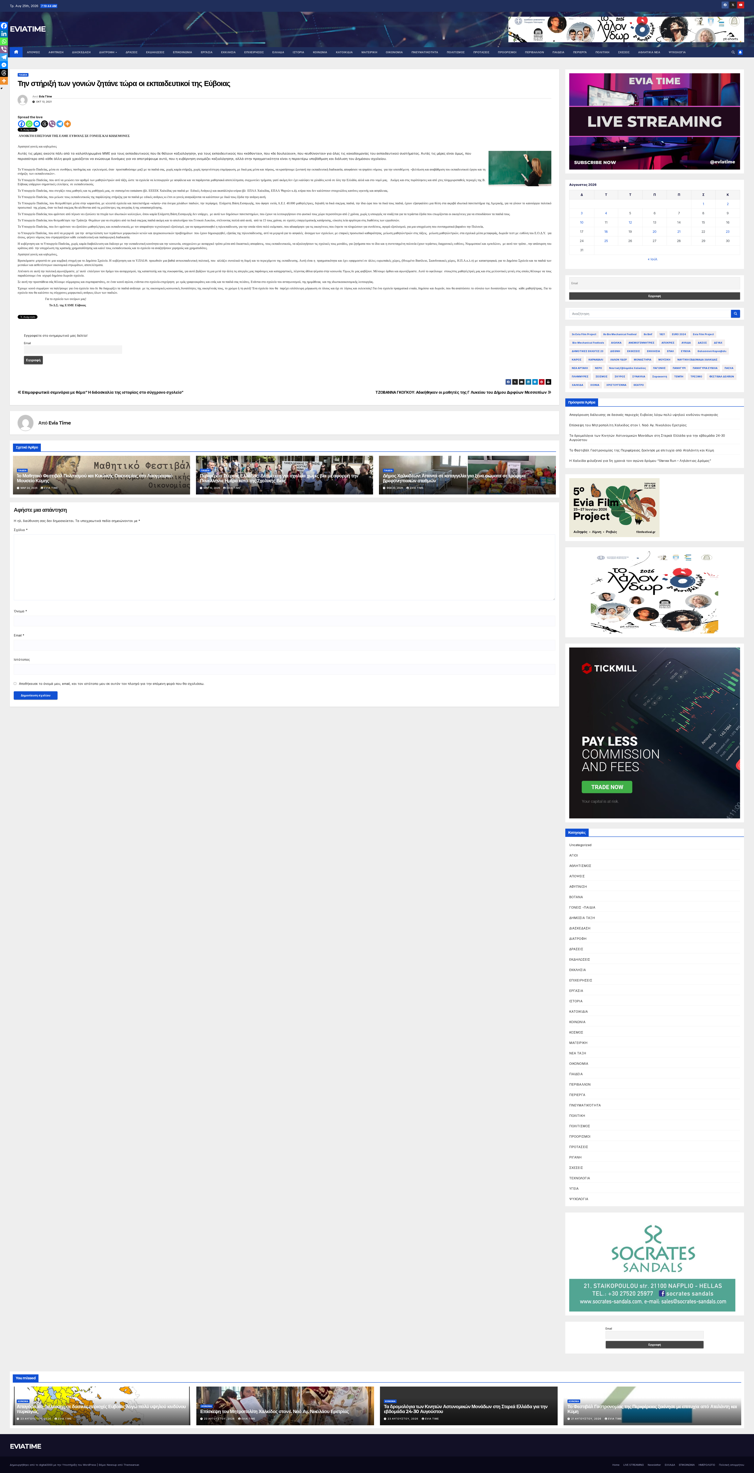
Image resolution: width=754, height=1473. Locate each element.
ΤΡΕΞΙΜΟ (696, 376)
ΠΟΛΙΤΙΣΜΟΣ (456, 52)
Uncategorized (580, 845)
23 (727, 232)
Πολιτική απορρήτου (731, 1464)
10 (581, 222)
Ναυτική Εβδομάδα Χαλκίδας (627, 368)
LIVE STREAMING (633, 1464)
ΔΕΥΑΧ (718, 342)
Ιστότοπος (22, 659)
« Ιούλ (652, 259)
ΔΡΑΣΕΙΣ (132, 52)
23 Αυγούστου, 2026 (36, 1418)
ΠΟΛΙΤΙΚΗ (602, 52)
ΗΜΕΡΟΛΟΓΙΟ (707, 1464)
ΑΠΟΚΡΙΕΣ (668, 342)
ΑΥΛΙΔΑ (686, 342)
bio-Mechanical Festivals (588, 342)
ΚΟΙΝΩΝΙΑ (320, 52)
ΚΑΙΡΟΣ (576, 359)
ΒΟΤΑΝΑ (576, 897)
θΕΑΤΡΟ (638, 384)
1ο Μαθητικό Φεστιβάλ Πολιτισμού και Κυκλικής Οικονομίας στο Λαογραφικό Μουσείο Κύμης (94, 478)
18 (606, 232)
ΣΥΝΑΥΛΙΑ (638, 376)
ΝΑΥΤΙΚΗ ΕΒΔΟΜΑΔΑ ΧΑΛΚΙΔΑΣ (697, 359)
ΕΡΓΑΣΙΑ (207, 52)
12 (630, 222)
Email (27, 343)
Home (615, 1464)
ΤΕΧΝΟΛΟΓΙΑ (579, 1178)
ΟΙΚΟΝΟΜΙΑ (394, 52)
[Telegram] (59, 123)
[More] (67, 123)
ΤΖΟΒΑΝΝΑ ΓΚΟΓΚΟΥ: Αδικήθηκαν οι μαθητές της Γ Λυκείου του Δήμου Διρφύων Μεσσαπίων (461, 392)
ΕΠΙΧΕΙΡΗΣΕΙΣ (254, 52)
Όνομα (20, 611)
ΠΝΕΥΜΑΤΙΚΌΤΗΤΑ (425, 52)
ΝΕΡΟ (598, 368)
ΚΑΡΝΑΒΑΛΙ (595, 359)
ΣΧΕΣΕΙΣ (624, 52)
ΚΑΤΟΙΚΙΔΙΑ (344, 52)
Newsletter (654, 1464)
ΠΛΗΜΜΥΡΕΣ (580, 376)
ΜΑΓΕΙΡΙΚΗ (369, 52)
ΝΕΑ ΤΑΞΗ (577, 1053)
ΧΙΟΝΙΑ (594, 384)
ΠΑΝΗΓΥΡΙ (679, 368)
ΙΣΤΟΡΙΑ (298, 52)
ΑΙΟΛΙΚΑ (616, 342)
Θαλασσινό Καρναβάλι (711, 351)
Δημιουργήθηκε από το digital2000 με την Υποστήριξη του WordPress (53, 1464)
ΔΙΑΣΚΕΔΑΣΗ (81, 52)
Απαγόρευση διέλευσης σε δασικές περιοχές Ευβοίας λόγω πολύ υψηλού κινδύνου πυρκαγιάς (643, 415)
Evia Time (45, 96)
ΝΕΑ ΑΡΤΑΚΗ (580, 368)
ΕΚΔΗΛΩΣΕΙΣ (155, 52)
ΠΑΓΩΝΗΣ (659, 368)
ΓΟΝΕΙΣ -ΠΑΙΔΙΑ (582, 907)
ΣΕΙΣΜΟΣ (602, 376)
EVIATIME (28, 29)
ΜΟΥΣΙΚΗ (664, 359)
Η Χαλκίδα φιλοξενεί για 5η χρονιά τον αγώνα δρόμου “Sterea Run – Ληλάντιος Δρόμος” (640, 461)
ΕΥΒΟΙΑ (685, 351)
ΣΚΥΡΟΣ (620, 376)
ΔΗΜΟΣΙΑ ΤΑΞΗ (582, 918)
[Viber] (52, 123)
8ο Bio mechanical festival (620, 334)
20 (654, 232)
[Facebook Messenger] (36, 123)
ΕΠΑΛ (670, 351)
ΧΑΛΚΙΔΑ (577, 384)
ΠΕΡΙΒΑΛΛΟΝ (534, 52)
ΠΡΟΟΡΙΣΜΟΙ (507, 52)
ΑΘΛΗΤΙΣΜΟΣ (580, 866)
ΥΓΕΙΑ (574, 1189)
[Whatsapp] (29, 123)
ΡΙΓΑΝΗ (575, 1157)
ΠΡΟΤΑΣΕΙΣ (481, 52)
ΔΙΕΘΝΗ (615, 351)
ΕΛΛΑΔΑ (278, 52)
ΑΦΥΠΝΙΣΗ (55, 52)
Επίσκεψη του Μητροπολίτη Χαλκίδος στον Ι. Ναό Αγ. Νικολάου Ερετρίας (628, 425)
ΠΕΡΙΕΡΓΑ (580, 52)
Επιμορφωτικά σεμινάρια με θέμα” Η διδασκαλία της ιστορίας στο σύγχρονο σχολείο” (102, 392)
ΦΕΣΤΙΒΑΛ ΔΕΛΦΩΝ (721, 376)
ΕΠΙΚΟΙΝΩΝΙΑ (182, 52)
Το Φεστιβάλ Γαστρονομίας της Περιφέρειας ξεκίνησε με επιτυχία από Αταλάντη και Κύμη (641, 450)
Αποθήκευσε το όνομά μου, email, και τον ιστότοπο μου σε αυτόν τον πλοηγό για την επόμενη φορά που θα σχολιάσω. (111, 684)
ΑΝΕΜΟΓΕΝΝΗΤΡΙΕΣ (641, 342)
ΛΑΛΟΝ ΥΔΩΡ (618, 359)
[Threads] (44, 123)
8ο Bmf (648, 334)
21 (679, 232)
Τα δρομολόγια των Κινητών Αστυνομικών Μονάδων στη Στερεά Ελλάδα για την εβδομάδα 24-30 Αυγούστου (465, 1409)
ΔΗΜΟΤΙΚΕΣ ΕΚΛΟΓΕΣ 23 (587, 351)
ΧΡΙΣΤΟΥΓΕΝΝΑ (616, 384)
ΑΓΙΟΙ (573, 855)
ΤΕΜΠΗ (678, 376)
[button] (733, 52)
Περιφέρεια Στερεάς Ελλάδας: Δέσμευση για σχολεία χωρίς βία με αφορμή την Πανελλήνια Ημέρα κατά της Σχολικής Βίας (279, 478)
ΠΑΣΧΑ (729, 368)
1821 (662, 334)
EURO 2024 (679, 334)
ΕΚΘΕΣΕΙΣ (633, 351)
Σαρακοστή (659, 376)
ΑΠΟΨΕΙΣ (33, 52)
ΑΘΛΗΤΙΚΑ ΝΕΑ (649, 52)
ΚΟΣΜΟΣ (576, 1032)
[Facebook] (21, 123)
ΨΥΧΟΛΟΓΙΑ (677, 52)
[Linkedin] (4, 34)
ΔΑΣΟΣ (702, 342)
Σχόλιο (21, 530)
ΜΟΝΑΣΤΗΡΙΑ (642, 359)
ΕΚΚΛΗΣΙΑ (228, 52)
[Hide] (1, 88)
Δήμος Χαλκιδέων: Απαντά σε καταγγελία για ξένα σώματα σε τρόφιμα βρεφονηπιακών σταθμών (454, 478)
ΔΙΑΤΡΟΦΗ (107, 52)
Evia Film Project (703, 334)
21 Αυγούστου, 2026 (586, 1418)
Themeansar (131, 1464)
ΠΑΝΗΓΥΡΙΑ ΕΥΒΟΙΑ (705, 368)
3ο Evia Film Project (584, 334)
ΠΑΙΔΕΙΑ (559, 52)
